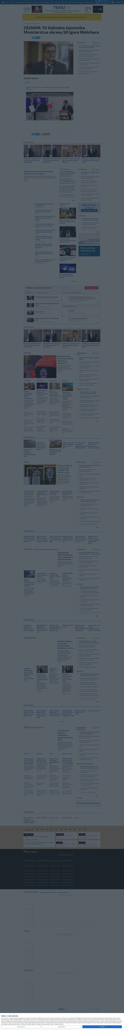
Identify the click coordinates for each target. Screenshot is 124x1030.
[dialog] (62, 1021)
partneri (7, 1018)
